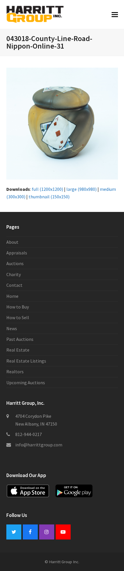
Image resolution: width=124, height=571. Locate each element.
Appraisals (16, 253)
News (11, 328)
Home (12, 296)
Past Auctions (19, 339)
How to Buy (17, 307)
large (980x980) (81, 189)
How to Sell (17, 317)
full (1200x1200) (47, 189)
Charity (13, 274)
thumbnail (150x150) (49, 196)
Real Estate (17, 350)
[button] (115, 14)
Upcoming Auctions (25, 382)
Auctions (15, 263)
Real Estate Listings (26, 361)
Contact (14, 285)
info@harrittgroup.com (38, 445)
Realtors (15, 371)
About (12, 242)
